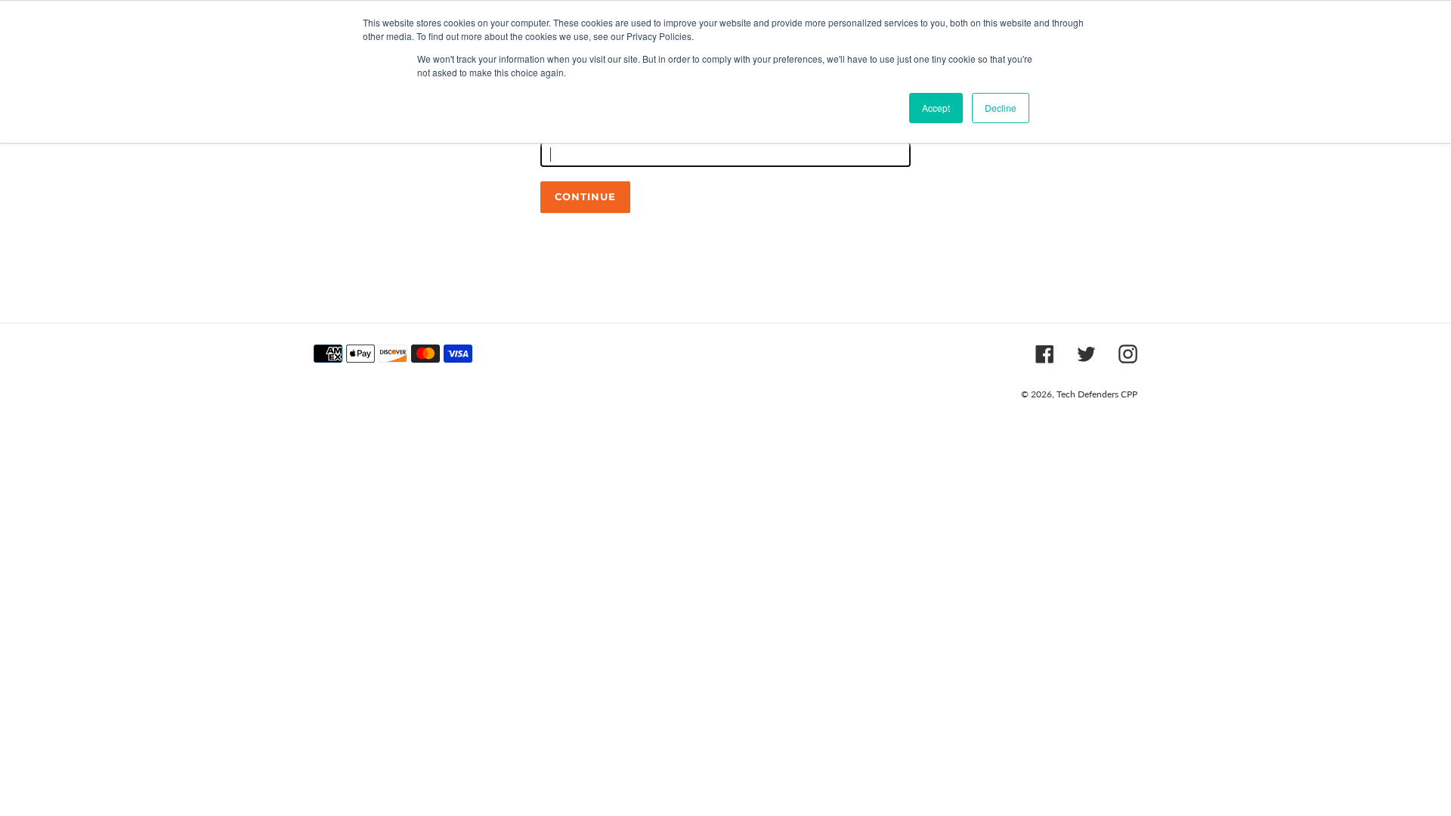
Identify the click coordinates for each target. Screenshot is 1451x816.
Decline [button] (1000, 107)
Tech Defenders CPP (1097, 394)
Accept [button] (936, 107)
